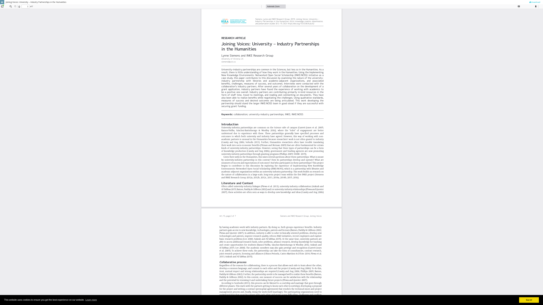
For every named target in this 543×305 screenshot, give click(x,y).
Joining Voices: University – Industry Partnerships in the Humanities (36, 2)
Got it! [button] (529, 300)
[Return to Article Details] (2, 2)
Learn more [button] (91, 300)
